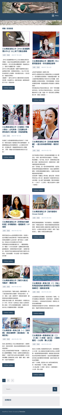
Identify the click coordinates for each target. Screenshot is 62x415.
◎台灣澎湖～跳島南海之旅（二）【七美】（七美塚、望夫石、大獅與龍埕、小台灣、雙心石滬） (46, 337)
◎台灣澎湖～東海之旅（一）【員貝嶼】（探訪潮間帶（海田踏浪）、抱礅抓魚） (16, 332)
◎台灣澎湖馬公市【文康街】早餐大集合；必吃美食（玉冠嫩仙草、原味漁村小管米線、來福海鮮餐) (15, 129)
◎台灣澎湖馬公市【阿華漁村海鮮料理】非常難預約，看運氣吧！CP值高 (16, 224)
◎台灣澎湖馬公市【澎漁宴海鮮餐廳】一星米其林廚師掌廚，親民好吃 (45, 144)
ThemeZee (22, 411)
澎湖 (8, 55)
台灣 (4, 55)
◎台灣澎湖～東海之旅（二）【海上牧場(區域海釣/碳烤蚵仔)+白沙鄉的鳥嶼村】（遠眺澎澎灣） (46, 285)
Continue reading (8, 87)
